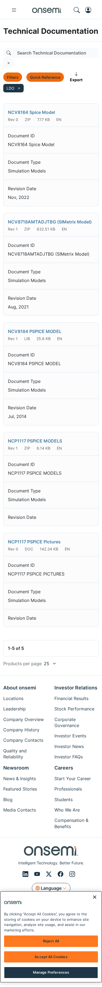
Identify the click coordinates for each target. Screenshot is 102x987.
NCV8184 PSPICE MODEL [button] (34, 331)
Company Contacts (23, 740)
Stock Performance (74, 709)
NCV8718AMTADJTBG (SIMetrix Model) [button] (50, 222)
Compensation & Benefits (71, 823)
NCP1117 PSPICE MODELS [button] (35, 441)
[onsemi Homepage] (47, 10)
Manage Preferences (51, 972)
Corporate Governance (66, 722)
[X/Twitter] (49, 874)
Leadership (14, 709)
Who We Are (67, 810)
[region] (51, 937)
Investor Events (70, 735)
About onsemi (19, 688)
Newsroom (16, 768)
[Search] (8, 53)
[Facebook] (61, 874)
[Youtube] (38, 874)
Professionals (68, 789)
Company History (21, 729)
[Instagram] (72, 874)
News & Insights (19, 778)
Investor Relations (75, 688)
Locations (13, 698)
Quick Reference (45, 77)
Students (63, 799)
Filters (12, 77)
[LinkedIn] (26, 874)
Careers (63, 768)
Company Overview (23, 719)
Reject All (51, 941)
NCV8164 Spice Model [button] (31, 112)
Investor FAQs (68, 756)
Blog (8, 799)
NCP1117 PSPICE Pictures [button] (34, 541)
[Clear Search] (8, 63)
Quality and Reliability (15, 753)
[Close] (95, 897)
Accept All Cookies (51, 957)
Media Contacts (19, 810)
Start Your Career (72, 778)
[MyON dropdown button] (89, 10)
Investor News (69, 746)
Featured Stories (20, 789)
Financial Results (71, 698)
